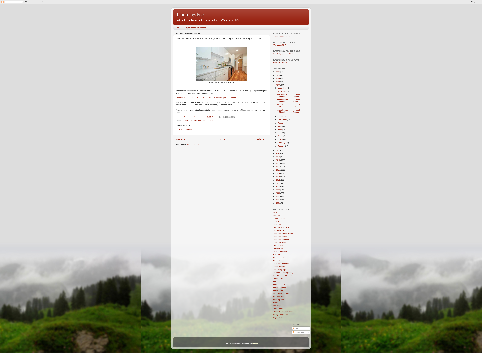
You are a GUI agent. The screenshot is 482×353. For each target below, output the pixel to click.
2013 (278, 177)
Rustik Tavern (278, 290)
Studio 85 (277, 303)
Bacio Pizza (277, 221)
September (282, 120)
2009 (278, 190)
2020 (278, 154)
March (280, 139)
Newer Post (182, 139)
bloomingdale (190, 14)
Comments (299, 332)
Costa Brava (278, 248)
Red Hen (276, 281)
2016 (278, 167)
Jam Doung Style (280, 270)
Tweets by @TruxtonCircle (283, 54)
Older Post (261, 139)
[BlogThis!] (227, 117)
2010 (278, 187)
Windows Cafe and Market (283, 312)
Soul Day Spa (278, 300)
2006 (278, 200)
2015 (278, 170)
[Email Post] (220, 117)
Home (178, 28)
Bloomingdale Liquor (281, 239)
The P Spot (277, 306)
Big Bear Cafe (278, 230)
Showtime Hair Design (282, 294)
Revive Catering (279, 287)
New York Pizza (279, 278)
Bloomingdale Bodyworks (283, 233)
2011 (278, 183)
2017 (278, 163)
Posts (296, 328)
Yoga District (278, 318)
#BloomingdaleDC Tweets (283, 36)
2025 (278, 75)
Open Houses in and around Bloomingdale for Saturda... (289, 95)
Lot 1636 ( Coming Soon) (283, 273)
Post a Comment (185, 129)
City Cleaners (278, 245)
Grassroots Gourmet (281, 263)
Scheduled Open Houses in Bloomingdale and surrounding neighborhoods (206, 98)
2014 (278, 173)
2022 (278, 85)
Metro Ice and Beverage (282, 275)
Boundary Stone (279, 242)
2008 (278, 193)
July (279, 126)
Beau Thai (277, 224)
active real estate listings (192, 120)
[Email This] (224, 117)
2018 (278, 160)
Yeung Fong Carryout (281, 315)
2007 (278, 196)
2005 (278, 203)
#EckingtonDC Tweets (281, 45)
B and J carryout (279, 218)
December (282, 88)
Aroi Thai (276, 215)
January (281, 146)
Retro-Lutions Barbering (282, 284)
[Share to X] (229, 117)
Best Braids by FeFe (281, 227)
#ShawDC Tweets (280, 63)
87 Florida (277, 212)
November (282, 91)
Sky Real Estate (279, 297)
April (280, 136)
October (281, 116)
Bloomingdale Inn (280, 236)
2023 (278, 82)
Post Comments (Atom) (196, 144)
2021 (278, 150)
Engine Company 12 (281, 251)
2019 (278, 157)
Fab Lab (276, 254)
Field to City (277, 260)
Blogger (255, 343)
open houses (208, 120)
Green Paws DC (279, 267)
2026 (278, 72)
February (282, 143)
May (280, 133)
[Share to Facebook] (232, 117)
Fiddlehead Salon (280, 257)
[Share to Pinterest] (234, 117)
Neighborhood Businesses (195, 28)
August (281, 123)
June (280, 130)
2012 (278, 180)
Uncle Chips (278, 309)
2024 (278, 78)
